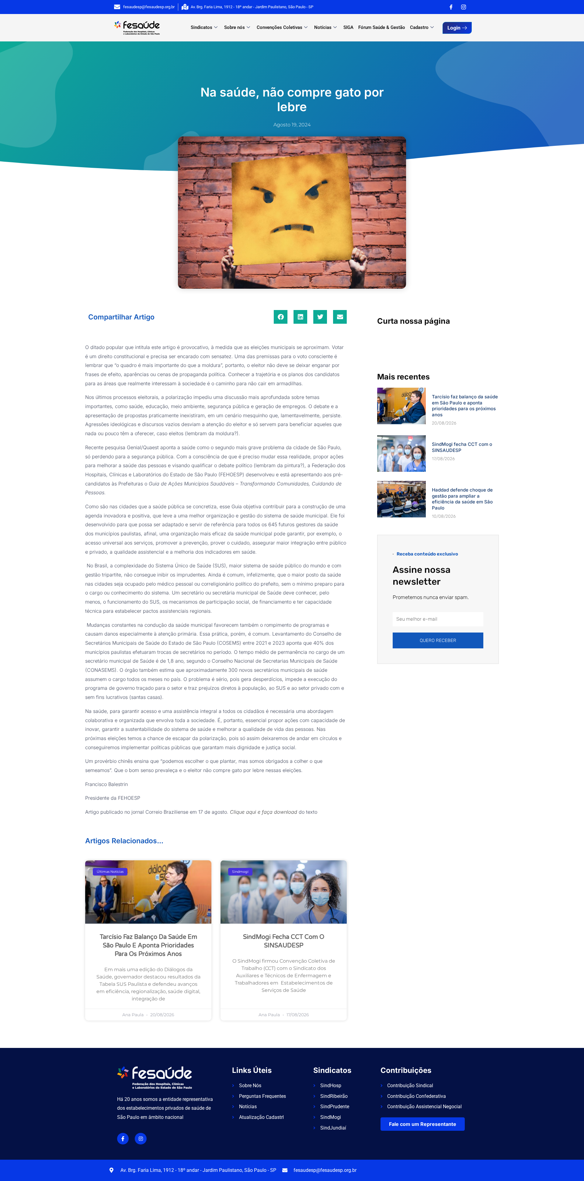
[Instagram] (463, 7)
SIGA (348, 27)
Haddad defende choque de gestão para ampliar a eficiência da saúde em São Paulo (462, 499)
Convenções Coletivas (279, 27)
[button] (280, 317)
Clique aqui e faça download (263, 812)
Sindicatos (201, 27)
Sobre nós (234, 27)
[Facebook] (451, 7)
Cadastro (419, 27)
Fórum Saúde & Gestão (381, 27)
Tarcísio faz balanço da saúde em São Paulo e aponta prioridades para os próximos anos (148, 945)
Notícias (323, 27)
